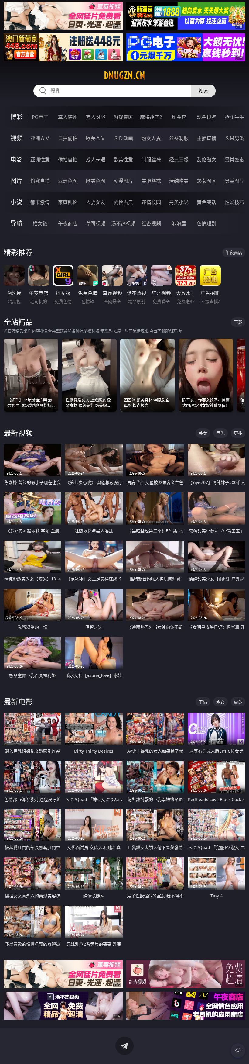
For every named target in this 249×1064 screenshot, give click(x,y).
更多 (238, 433)
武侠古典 (123, 202)
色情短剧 (206, 223)
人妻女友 (95, 202)
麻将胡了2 (151, 117)
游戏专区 (123, 117)
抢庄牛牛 (234, 117)
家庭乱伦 (67, 202)
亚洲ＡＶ (40, 138)
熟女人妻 (151, 138)
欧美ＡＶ (95, 138)
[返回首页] (238, 1050)
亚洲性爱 (40, 159)
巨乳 (220, 433)
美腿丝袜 (151, 181)
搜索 (203, 91)
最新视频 (18, 433)
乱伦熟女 (206, 159)
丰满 (203, 702)
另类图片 (234, 181)
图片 (16, 181)
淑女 (220, 702)
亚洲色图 (67, 181)
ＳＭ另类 (234, 138)
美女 (203, 433)
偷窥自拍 (40, 181)
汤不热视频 (123, 223)
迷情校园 (151, 202)
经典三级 (179, 159)
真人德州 (67, 117)
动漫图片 (123, 181)
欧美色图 (95, 181)
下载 (238, 322)
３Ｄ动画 (123, 138)
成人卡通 (95, 159)
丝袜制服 (179, 138)
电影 (16, 159)
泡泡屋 (179, 223)
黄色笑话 (206, 202)
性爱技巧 (234, 202)
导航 (16, 223)
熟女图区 (206, 181)
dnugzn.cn (124, 75)
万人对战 (95, 117)
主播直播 (206, 138)
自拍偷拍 (67, 138)
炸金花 (179, 117)
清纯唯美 (179, 181)
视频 (16, 138)
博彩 (16, 117)
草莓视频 (95, 223)
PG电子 (40, 117)
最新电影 (18, 701)
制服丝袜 (151, 159)
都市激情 (40, 202)
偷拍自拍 (67, 159)
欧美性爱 (123, 159)
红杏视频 (151, 223)
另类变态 (234, 159)
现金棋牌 (206, 117)
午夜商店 (67, 223)
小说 (16, 202)
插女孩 (40, 223)
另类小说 (179, 202)
